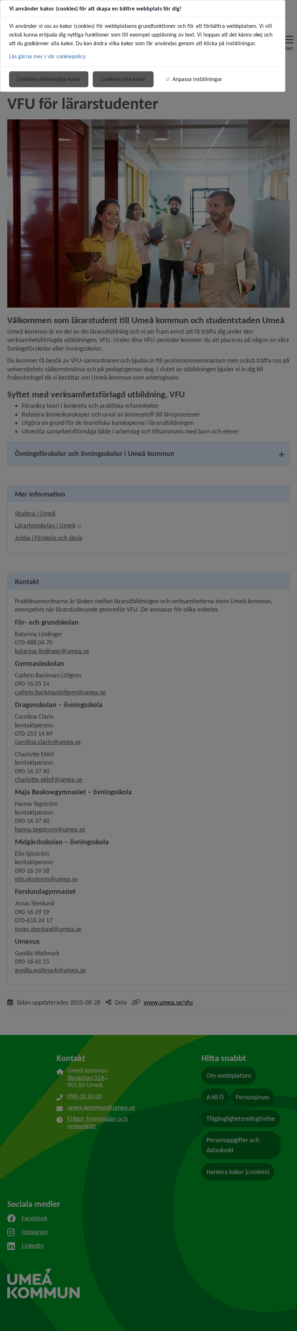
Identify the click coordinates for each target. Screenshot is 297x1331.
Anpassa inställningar (197, 79)
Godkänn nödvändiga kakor (48, 79)
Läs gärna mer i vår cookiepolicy (47, 56)
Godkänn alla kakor (123, 79)
